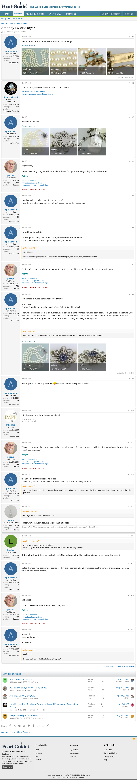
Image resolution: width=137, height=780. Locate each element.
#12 (132, 474)
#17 (132, 630)
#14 (132, 536)
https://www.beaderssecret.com (33, 92)
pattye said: (28, 248)
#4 (133, 161)
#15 (132, 563)
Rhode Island (14, 437)
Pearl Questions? (37, 718)
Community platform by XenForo (68, 775)
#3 (133, 117)
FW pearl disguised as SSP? (23, 715)
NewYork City (14, 63)
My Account (74, 753)
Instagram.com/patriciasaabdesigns (35, 185)
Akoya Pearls (33, 682)
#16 (132, 595)
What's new (55, 14)
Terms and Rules (110, 753)
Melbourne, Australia (11, 111)
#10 (132, 411)
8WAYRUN (81, 777)
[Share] (129, 36)
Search (38, 759)
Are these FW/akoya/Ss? (22, 695)
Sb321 (11, 698)
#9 (133, 379)
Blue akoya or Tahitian (21, 679)
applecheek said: (29, 541)
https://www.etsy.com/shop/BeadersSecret (37, 94)
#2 (133, 83)
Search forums (17, 18)
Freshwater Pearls (34, 710)
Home (6, 14)
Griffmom (13, 682)
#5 (133, 195)
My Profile (74, 750)
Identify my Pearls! (32, 698)
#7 (133, 264)
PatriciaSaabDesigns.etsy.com (33, 183)
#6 (133, 227)
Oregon (16, 185)
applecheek (8, 32)
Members (71, 14)
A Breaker (125, 706)
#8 (133, 294)
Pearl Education (35, 14)
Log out (73, 756)
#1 (133, 37)
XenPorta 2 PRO (58, 777)
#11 (132, 442)
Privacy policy (109, 756)
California (15, 530)
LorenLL (12, 690)
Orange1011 (14, 718)
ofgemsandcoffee (122, 682)
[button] (11, 13)
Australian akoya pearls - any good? (28, 687)
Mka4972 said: (29, 511)
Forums (18, 13)
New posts (5, 18)
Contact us (108, 750)
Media (37, 756)
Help (105, 759)
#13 (132, 506)
